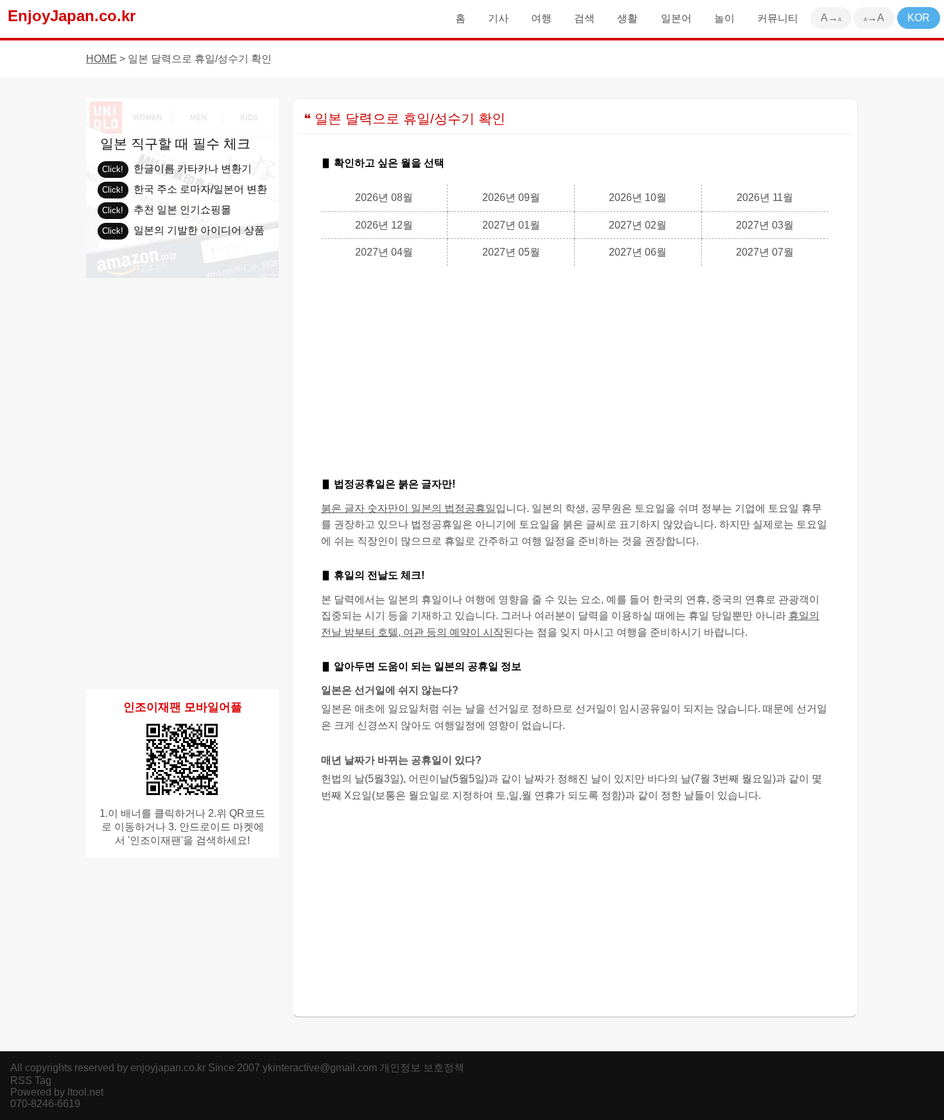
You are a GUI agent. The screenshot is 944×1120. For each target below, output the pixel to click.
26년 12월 (384, 225)
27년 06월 (638, 252)
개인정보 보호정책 (422, 1067)
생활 (627, 18)
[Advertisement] (575, 369)
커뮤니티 (777, 18)
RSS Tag (30, 1080)
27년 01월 (511, 225)
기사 (498, 18)
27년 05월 (511, 252)
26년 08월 (384, 197)
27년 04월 (384, 252)
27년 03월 (765, 225)
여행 (541, 18)
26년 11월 (765, 197)
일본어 (676, 18)
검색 (584, 18)
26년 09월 (511, 197)
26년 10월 (638, 197)
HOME (101, 58)
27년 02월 (638, 225)
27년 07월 (765, 252)
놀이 (724, 18)
